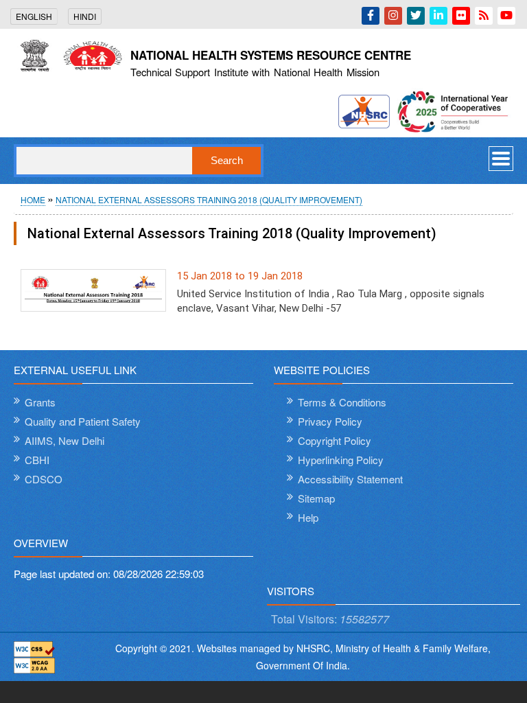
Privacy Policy (330, 421)
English (34, 16)
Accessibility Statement (350, 479)
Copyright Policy (334, 440)
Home (33, 199)
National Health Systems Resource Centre (270, 55)
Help (308, 517)
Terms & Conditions (342, 402)
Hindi (84, 16)
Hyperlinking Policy (341, 459)
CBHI (37, 459)
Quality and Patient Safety (83, 421)
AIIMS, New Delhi (64, 440)
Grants (40, 402)
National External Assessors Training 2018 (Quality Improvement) (209, 199)
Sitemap (316, 498)
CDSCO (43, 479)
